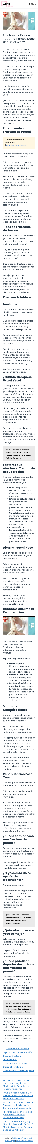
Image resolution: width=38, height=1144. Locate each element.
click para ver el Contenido (17, 145)
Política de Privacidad (22, 1138)
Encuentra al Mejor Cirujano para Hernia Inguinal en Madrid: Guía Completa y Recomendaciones (17, 1084)
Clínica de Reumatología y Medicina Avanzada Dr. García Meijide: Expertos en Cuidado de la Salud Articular (18, 1125)
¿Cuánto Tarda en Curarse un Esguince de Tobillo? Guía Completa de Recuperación (18, 1105)
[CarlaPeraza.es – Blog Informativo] (7, 4)
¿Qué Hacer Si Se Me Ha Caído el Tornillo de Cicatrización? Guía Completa (18, 1067)
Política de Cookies (24, 1140)
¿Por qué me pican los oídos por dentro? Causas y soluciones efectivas (17, 1114)
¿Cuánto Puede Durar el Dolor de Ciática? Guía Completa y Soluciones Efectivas (18, 1095)
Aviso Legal (10, 1140)
